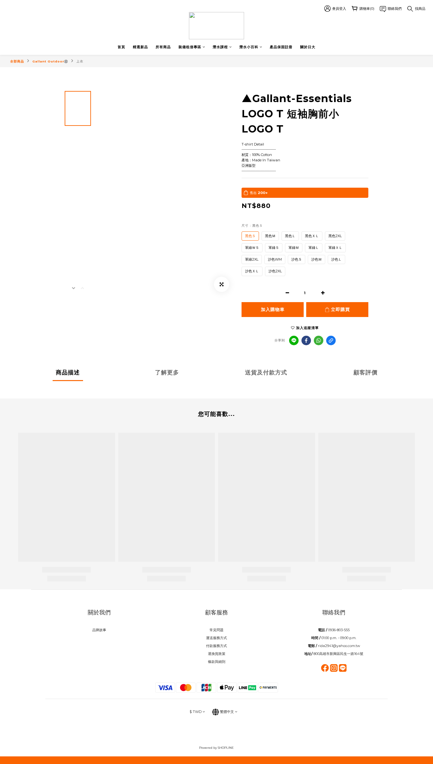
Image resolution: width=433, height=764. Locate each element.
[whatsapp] (318, 340)
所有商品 (163, 47)
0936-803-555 (339, 630)
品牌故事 (99, 630)
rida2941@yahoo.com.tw (339, 646)
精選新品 (140, 47)
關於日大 (307, 47)
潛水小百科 (248, 47)
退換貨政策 (216, 653)
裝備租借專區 (189, 47)
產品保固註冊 (281, 47)
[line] (294, 340)
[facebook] (306, 340)
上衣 (79, 61)
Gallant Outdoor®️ (50, 61)
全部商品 (17, 61)
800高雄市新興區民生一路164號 (338, 653)
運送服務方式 (216, 638)
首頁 (121, 47)
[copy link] (331, 340)
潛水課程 (220, 47)
